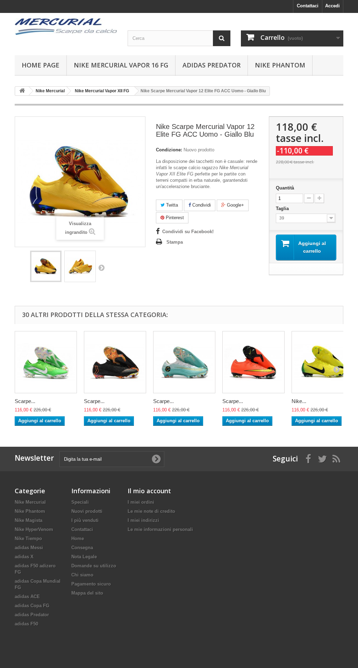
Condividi (201, 205)
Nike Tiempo (28, 538)
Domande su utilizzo (93, 565)
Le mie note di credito (151, 511)
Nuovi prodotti (86, 511)
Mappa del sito (87, 593)
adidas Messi (29, 547)
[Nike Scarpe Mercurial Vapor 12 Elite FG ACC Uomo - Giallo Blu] (45, 266)
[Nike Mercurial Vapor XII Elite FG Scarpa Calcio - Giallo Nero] (323, 362)
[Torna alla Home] (22, 91)
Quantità (285, 188)
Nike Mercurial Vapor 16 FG (121, 65)
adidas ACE (27, 596)
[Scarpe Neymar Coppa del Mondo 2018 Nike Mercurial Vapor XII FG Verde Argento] (46, 362)
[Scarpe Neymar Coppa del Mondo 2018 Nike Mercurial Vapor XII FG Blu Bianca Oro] (184, 362)
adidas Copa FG (32, 605)
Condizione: (169, 149)
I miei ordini (141, 502)
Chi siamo (82, 574)
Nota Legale (84, 556)
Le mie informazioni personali (160, 529)
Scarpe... (25, 401)
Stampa (174, 242)
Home (77, 538)
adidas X (24, 556)
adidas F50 (26, 623)
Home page (40, 65)
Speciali (80, 502)
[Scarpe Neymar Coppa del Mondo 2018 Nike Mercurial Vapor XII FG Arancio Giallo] (253, 362)
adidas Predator (211, 65)
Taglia (283, 208)
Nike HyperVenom (34, 529)
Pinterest (174, 217)
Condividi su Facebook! (188, 231)
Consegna (82, 547)
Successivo (101, 267)
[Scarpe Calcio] (66, 26)
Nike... (299, 401)
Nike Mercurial (30, 502)
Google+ (234, 205)
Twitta (171, 205)
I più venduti (85, 520)
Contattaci (307, 5)
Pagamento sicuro (91, 584)
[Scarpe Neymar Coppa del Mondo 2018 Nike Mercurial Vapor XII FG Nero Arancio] (115, 362)
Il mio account (149, 491)
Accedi (332, 5)
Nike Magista (28, 520)
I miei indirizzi (143, 520)
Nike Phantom (280, 65)
